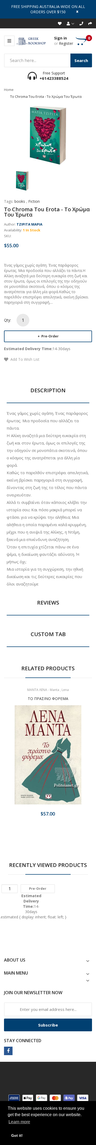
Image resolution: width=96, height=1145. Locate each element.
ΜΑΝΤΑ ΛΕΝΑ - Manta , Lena (48, 690)
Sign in (60, 38)
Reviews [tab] (48, 602)
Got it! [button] (17, 1135)
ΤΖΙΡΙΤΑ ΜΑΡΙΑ (29, 224)
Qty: (7, 320)
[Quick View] (69, 760)
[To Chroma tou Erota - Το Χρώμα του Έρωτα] (22, 180)
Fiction (34, 201)
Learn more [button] (19, 1122)
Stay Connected (22, 1040)
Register (66, 43)
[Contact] (81, 23)
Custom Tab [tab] (48, 634)
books (19, 201)
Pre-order (50, 336)
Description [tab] (48, 390)
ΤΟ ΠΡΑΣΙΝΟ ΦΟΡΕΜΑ (48, 698)
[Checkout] (90, 23)
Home (9, 89)
